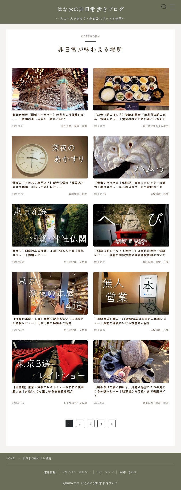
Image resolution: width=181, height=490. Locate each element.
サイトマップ (105, 472)
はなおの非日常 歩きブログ (90, 9)
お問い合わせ (128, 472)
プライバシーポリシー (76, 472)
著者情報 (50, 472)
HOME (10, 458)
